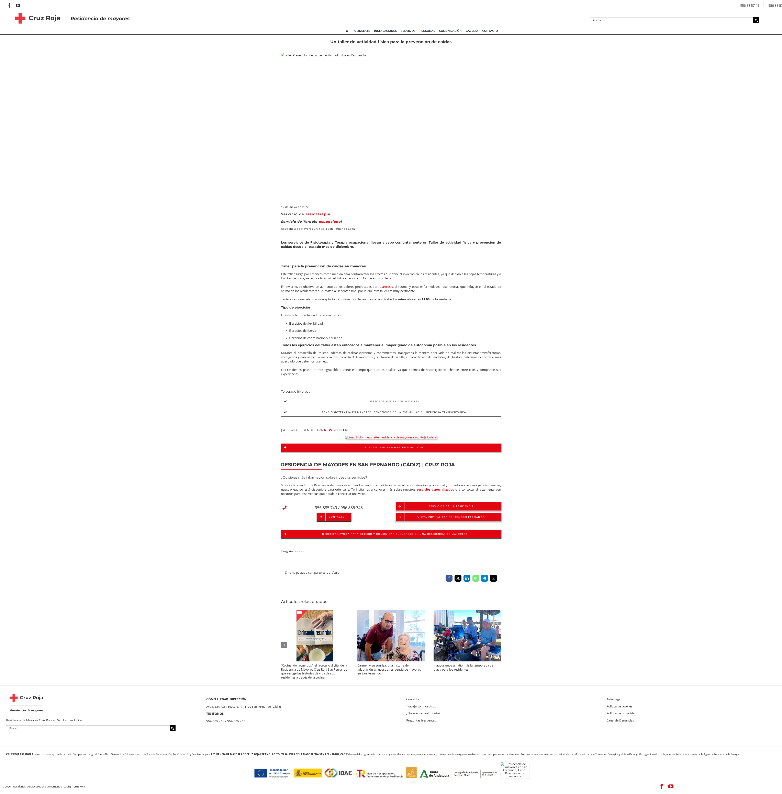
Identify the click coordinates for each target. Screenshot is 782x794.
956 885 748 (351, 507)
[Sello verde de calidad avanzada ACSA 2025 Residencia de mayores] (269, 730)
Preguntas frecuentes (421, 720)
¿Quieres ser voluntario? (423, 713)
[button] (448, 517)
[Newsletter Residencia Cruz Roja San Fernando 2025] (391, 437)
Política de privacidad (621, 713)
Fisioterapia (318, 214)
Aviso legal (613, 699)
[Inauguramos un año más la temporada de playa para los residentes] (467, 612)
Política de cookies (619, 706)
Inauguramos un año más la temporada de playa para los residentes (463, 667)
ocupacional (322, 222)
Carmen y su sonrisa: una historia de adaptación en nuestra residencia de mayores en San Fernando (389, 669)
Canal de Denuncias (620, 720)
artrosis (387, 286)
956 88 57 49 (749, 5)
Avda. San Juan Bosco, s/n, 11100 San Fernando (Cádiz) (243, 706)
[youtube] (18, 5)
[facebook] (9, 5)
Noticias (299, 551)
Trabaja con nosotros (421, 706)
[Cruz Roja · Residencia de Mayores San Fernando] (72, 13)
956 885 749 (326, 507)
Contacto (412, 699)
